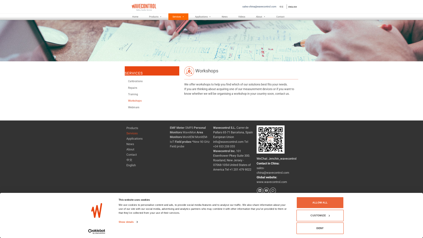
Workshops (135, 100)
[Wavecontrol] (174, 6)
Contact (280, 16)
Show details (126, 221)
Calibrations (135, 81)
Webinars (133, 107)
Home (135, 16)
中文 (281, 7)
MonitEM (188, 137)
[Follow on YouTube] (266, 191)
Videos (241, 16)
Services (177, 16)
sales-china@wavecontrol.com (259, 6)
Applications (201, 16)
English (292, 7)
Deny (320, 228)
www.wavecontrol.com (272, 182)
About (259, 16)
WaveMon (189, 132)
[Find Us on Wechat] (273, 191)
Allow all (319, 202)
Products (153, 16)
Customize (318, 215)
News (225, 16)
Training (133, 94)
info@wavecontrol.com (228, 141)
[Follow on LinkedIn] (260, 191)
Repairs (132, 87)
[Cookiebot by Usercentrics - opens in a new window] (96, 231)
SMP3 (189, 127)
